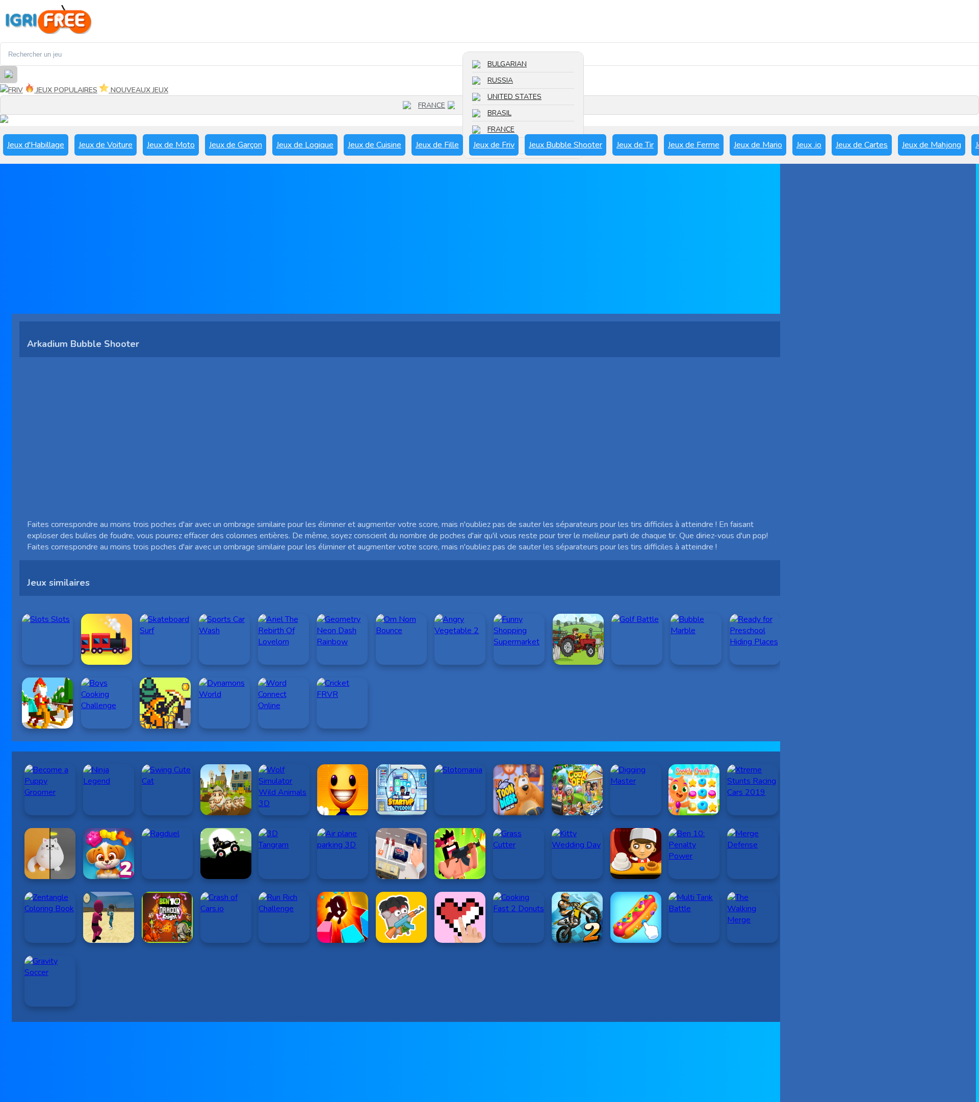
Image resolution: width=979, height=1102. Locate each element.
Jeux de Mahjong (931, 145)
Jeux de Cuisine (374, 145)
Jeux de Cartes (862, 145)
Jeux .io (808, 145)
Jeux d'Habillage (35, 145)
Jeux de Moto (171, 145)
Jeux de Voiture (106, 145)
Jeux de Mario (758, 145)
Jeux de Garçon (235, 145)
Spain (497, 146)
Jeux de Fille (437, 145)
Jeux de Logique (304, 145)
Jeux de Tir (635, 145)
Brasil (499, 113)
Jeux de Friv (493, 145)
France (500, 129)
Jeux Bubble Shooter (565, 145)
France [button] (431, 105)
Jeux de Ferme (693, 145)
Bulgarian (507, 64)
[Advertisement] (318, 242)
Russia (500, 80)
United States (514, 97)
